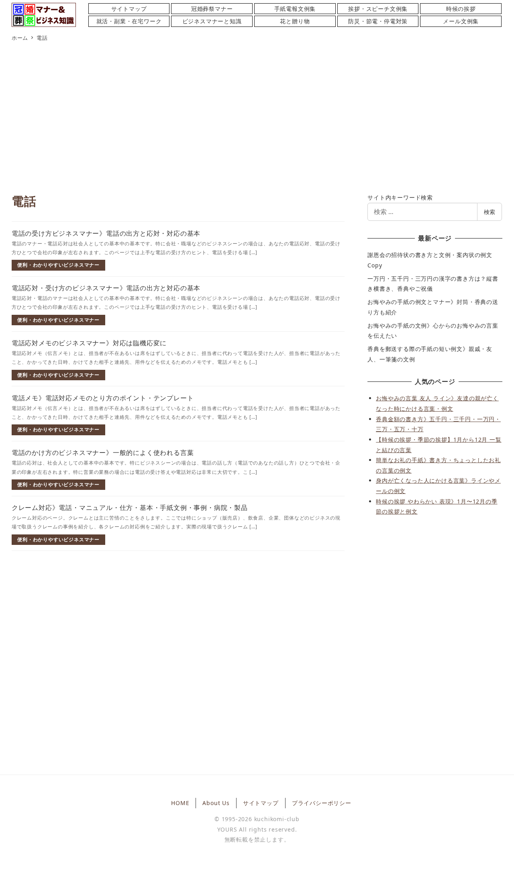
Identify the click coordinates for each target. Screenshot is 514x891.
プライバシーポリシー (321, 803)
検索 (489, 212)
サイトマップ (261, 803)
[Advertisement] (257, 119)
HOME (180, 803)
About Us (215, 803)
